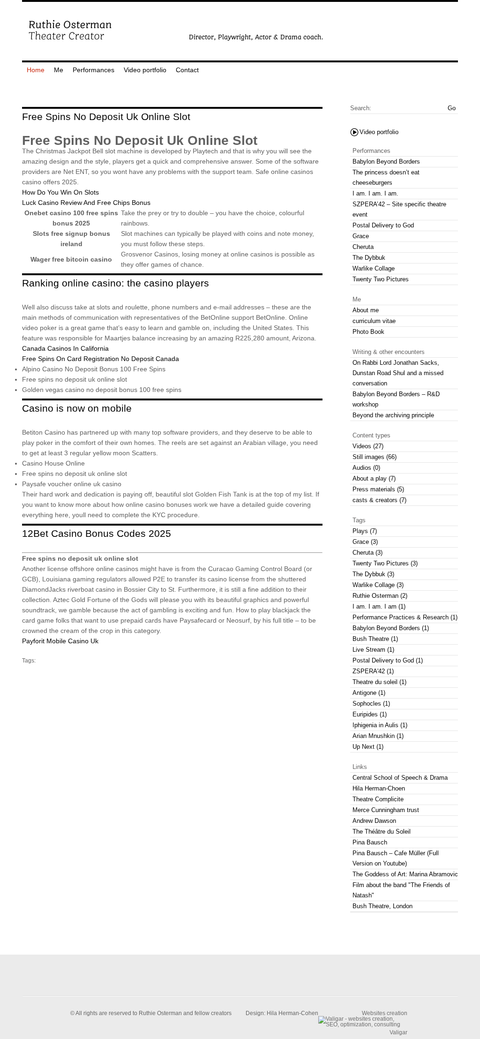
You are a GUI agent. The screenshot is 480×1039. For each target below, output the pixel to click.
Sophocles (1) (371, 703)
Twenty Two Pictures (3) (385, 563)
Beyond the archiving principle (393, 415)
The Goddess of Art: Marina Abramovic (405, 874)
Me (58, 70)
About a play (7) (374, 478)
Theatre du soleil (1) (379, 681)
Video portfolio (145, 70)
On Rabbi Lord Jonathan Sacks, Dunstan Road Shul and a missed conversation (397, 373)
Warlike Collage (373, 268)
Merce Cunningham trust (385, 809)
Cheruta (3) (367, 552)
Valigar (398, 1032)
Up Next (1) (367, 746)
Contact (187, 70)
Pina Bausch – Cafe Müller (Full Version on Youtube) (395, 858)
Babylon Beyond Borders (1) (390, 628)
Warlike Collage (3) (378, 584)
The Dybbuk (368, 257)
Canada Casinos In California (65, 348)
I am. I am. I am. (375, 193)
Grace (360, 236)
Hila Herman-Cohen (292, 1013)
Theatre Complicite (378, 799)
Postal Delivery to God (383, 225)
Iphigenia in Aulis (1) (379, 725)
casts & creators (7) (379, 500)
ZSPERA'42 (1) (373, 671)
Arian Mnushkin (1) (378, 735)
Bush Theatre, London (382, 906)
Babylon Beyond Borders (386, 161)
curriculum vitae (374, 320)
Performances (93, 70)
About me (365, 310)
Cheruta (363, 246)
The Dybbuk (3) (373, 574)
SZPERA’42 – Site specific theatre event (399, 209)
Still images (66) (374, 456)
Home (36, 70)
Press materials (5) (378, 489)
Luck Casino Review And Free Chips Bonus (86, 202)
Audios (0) (366, 467)
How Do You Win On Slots (60, 192)
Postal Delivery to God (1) (387, 660)
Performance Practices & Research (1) (405, 617)
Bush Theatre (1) (375, 638)
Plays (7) (364, 531)
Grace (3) (365, 541)
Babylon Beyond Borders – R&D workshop (396, 399)
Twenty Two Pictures (380, 279)
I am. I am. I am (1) (378, 606)
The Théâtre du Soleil (381, 831)
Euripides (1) (369, 714)
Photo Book (368, 331)
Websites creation (384, 1013)
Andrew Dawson (374, 820)
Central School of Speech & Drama (400, 777)
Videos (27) (367, 446)
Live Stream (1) (373, 649)
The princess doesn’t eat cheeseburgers (386, 177)
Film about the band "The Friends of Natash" (401, 890)
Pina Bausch (369, 842)
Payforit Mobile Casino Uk (60, 641)
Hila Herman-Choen (378, 788)
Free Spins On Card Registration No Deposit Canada (100, 358)
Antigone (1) (368, 692)
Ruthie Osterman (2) (379, 595)
